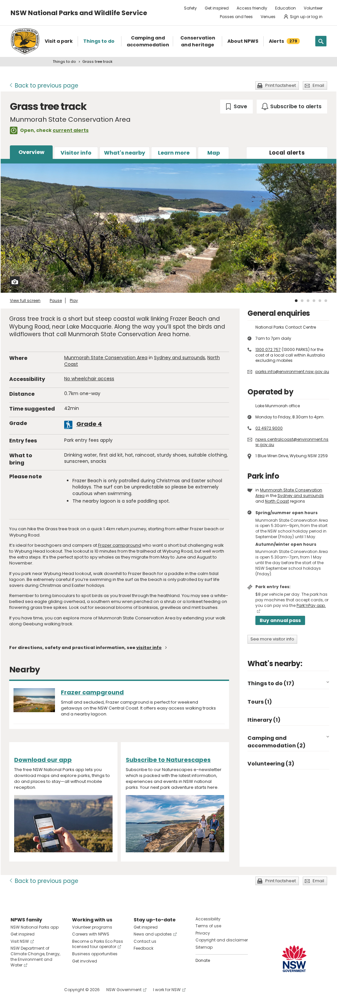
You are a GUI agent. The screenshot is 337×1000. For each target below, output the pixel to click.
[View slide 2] (302, 300)
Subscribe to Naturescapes (168, 760)
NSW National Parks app (35, 927)
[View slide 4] (314, 300)
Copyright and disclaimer (221, 940)
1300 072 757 (268, 349)
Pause (56, 300)
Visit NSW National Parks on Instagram (31, 990)
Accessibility (207, 919)
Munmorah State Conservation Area (105, 357)
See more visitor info (272, 639)
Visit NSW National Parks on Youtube (45, 990)
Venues (268, 16)
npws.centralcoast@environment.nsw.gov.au (291, 442)
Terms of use (208, 926)
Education (285, 8)
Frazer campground (119, 545)
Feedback (143, 948)
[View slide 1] (296, 300)
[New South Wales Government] (294, 958)
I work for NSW (167, 989)
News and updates (153, 934)
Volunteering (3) (270, 763)
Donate (202, 960)
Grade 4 (89, 424)
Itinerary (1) (263, 720)
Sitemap (204, 947)
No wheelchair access (89, 378)
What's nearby (124, 153)
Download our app (43, 760)
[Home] (25, 41)
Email (318, 85)
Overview (31, 152)
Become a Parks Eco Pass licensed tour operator (97, 944)
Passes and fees (236, 16)
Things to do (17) (270, 683)
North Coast (277, 501)
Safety (190, 8)
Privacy (202, 933)
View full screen (25, 300)
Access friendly (252, 8)
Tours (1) (259, 702)
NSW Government (124, 989)
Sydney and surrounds (179, 357)
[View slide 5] (320, 300)
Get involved (84, 961)
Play (74, 300)
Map (213, 153)
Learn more (174, 153)
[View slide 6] (325, 300)
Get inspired (217, 8)
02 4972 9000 (269, 428)
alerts (287, 153)
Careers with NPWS (90, 934)
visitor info (149, 647)
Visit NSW (20, 941)
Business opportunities (94, 954)
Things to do (64, 61)
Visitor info (76, 153)
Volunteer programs (92, 927)
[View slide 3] (308, 300)
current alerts (71, 130)
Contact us (145, 941)
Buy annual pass (280, 620)
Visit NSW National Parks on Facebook (17, 990)
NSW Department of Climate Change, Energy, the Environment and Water (35, 956)
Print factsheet (280, 85)
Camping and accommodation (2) (276, 741)
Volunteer (313, 8)
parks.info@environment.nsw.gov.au (292, 371)
